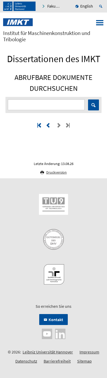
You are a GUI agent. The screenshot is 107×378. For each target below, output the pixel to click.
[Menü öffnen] (100, 24)
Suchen (93, 105)
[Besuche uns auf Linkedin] (60, 333)
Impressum (89, 352)
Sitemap (84, 361)
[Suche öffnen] (101, 6)
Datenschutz (26, 361)
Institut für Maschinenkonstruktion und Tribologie (46, 36)
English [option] (86, 6)
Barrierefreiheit (57, 361)
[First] (39, 125)
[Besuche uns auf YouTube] (47, 333)
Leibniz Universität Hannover (48, 352)
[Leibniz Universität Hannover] (19, 6)
